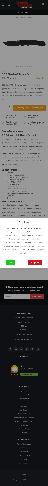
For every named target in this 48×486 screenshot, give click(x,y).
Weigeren (35, 262)
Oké (10, 262)
